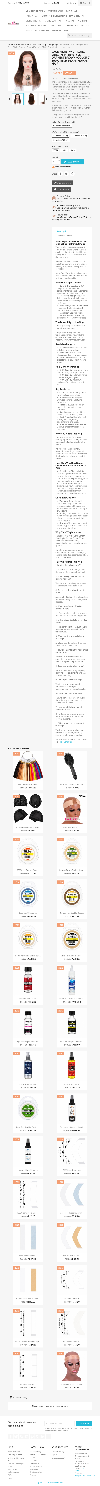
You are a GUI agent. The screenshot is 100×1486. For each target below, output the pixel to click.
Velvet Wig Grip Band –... (72, 827)
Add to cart (72, 161)
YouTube (26, 1436)
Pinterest (72, 173)
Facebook (10, 1436)
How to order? (14, 1451)
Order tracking (58, 1451)
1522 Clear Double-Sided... (28, 870)
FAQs (10, 1475)
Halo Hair (70, 20)
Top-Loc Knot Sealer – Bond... (72, 1127)
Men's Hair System (35, 11)
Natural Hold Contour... (72, 1256)
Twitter (16, 1436)
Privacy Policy (35, 1451)
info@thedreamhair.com (85, 1475)
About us (33, 1460)
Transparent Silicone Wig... (72, 1384)
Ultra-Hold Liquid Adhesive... (72, 1041)
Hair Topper (56, 25)
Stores (33, 1475)
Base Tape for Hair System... (28, 1127)
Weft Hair (83, 20)
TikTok (48, 1436)
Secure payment (15, 1455)
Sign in (54, 1455)
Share (60, 173)
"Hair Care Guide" (66, 742)
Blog (66, 30)
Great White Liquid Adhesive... (72, 998)
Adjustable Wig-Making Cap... (28, 827)
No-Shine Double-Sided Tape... (28, 956)
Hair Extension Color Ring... (28, 784)
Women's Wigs (55, 11)
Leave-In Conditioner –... (28, 1170)
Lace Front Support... (28, 913)
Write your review (63, 183)
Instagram (37, 1436)
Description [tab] (62, 231)
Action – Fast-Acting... (28, 1084)
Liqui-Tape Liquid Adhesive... (28, 1041)
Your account (60, 1447)
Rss (21, 1436)
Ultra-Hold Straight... (28, 1384)
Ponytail (43, 25)
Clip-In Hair (71, 11)
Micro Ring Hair (34, 20)
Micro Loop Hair (53, 20)
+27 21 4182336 (22, 3)
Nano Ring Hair (77, 16)
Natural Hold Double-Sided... (72, 913)
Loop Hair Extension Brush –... (72, 784)
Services (56, 30)
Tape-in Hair (32, 16)
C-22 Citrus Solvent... (72, 1084)
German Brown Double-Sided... (72, 870)
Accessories (42, 30)
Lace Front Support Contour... (72, 1213)
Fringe (29, 30)
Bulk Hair (31, 25)
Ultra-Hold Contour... (72, 1341)
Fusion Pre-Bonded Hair (54, 16)
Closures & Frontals (77, 25)
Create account (58, 1458)
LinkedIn (42, 1436)
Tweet (66, 173)
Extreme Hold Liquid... (28, 998)
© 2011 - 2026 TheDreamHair (50, 1482)
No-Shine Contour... (72, 1298)
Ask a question (62, 189)
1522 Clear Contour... (72, 1170)
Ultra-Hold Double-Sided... (72, 956)
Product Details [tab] (65, 235)
